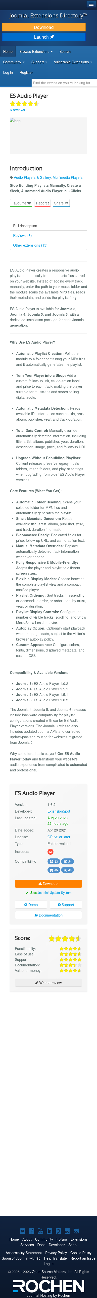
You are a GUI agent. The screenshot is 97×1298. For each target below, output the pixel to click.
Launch (42, 37)
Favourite (19, 202)
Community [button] (12, 61)
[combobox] (64, 83)
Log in (8, 72)
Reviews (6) (22, 235)
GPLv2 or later (59, 836)
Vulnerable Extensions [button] (72, 61)
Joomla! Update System (55, 892)
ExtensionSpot (59, 811)
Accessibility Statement (24, 1252)
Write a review (50, 982)
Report (42, 202)
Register (26, 72)
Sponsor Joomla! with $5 (21, 1258)
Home (8, 51)
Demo (32, 904)
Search (65, 51)
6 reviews (17, 109)
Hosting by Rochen (48, 1295)
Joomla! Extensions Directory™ (48, 15)
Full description (25, 225)
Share (59, 202)
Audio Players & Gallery (32, 177)
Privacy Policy (56, 1252)
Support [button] (38, 61)
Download (44, 27)
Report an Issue (83, 1258)
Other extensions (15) (30, 245)
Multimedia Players (68, 177)
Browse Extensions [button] (34, 51)
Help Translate (55, 1258)
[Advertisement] (48, 1045)
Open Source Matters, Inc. (52, 1271)
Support (67, 904)
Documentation (50, 915)
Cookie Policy (81, 1252)
